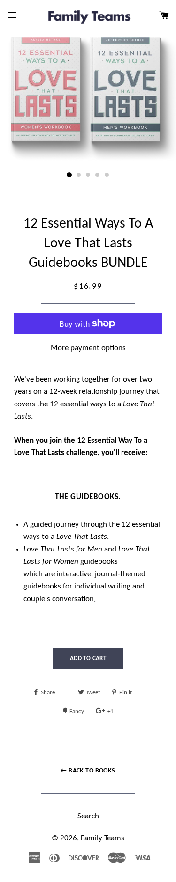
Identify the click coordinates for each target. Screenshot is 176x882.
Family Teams (102, 838)
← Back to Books (88, 770)
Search (88, 816)
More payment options (88, 348)
